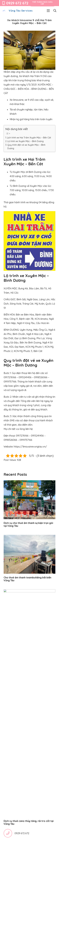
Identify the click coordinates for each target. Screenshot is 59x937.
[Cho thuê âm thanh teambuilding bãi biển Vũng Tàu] (29, 554)
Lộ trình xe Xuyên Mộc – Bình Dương (25, 141)
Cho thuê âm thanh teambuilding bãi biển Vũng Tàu (27, 579)
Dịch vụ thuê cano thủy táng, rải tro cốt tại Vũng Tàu (29, 822)
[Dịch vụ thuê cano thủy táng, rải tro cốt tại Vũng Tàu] (29, 703)
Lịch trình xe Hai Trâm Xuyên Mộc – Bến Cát (29, 137)
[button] (48, 10)
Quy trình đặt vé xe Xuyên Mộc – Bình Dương (26, 147)
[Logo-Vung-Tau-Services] (3, 10)
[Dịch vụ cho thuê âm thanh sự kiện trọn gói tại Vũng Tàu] (29, 499)
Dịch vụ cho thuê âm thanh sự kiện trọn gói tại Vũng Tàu (28, 524)
